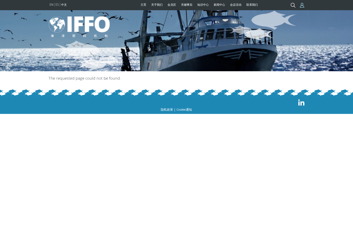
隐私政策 (167, 109)
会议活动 (235, 5)
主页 (143, 5)
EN (51, 5)
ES (57, 5)
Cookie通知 (184, 109)
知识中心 (203, 5)
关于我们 (157, 5)
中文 (64, 5)
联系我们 (252, 5)
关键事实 (186, 5)
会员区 (172, 5)
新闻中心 (219, 5)
